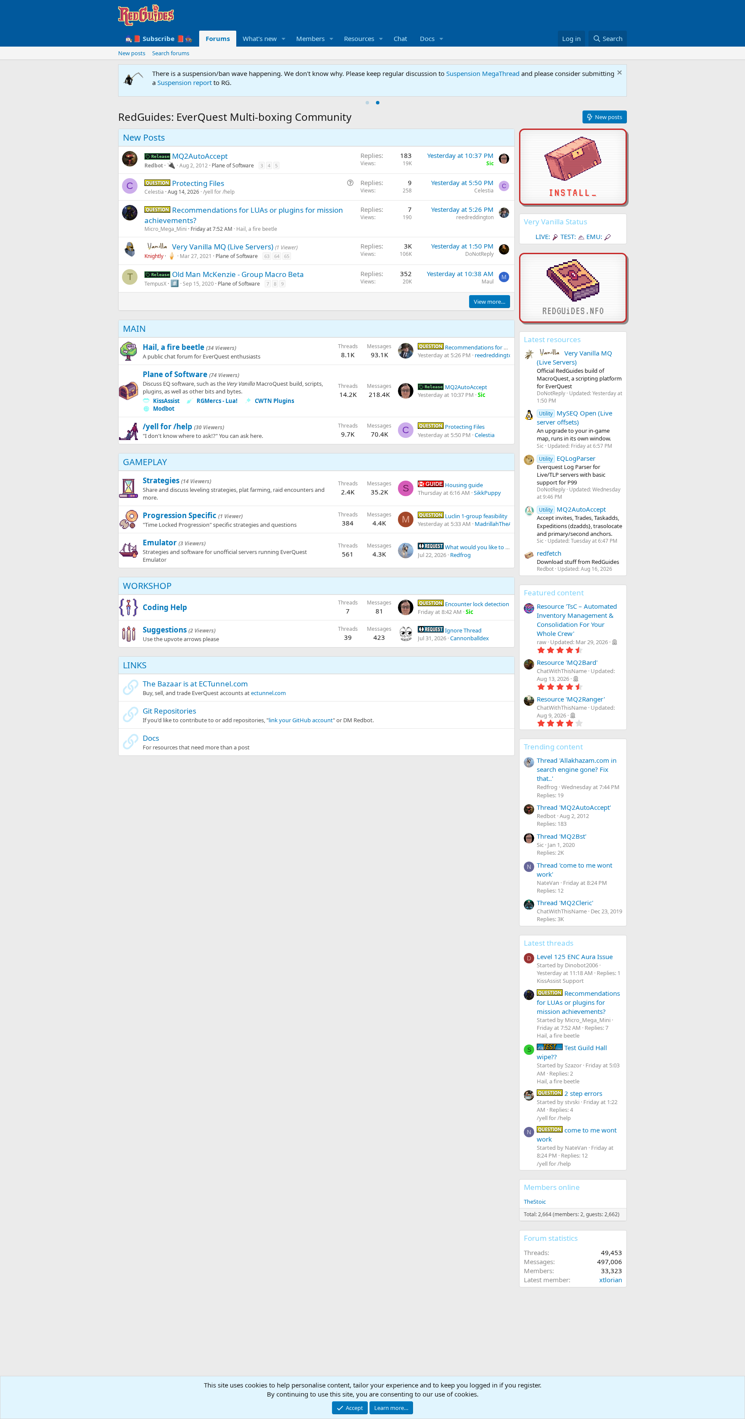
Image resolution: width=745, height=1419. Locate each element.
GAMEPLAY (145, 462)
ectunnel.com (268, 693)
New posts (131, 53)
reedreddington (475, 217)
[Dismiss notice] (618, 73)
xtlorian (610, 1279)
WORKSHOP (147, 586)
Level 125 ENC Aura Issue (575, 956)
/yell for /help (219, 191)
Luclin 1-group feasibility (475, 516)
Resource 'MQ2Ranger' (571, 699)
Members (310, 38)
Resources (359, 38)
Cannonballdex (469, 638)
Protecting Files (198, 183)
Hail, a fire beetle (256, 229)
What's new (260, 38)
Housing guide (463, 485)
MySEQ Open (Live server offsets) (574, 417)
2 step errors (582, 1093)
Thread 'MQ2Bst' (561, 836)
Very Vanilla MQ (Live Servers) (223, 247)
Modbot (164, 408)
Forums (218, 38)
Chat (400, 38)
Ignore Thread (463, 630)
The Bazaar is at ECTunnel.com (195, 684)
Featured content (554, 593)
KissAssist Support (560, 981)
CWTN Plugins (274, 401)
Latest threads (548, 943)
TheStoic (535, 1201)
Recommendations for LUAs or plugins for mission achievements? (578, 1002)
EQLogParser (567, 458)
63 (266, 256)
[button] (284, 39)
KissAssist (166, 401)
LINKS (135, 665)
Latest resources (552, 339)
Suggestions (165, 630)
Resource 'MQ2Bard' (567, 662)
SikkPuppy (487, 493)
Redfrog (460, 555)
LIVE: (542, 236)
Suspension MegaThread (483, 73)
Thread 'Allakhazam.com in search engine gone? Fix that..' (577, 769)
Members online (552, 1187)
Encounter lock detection (476, 604)
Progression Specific (179, 515)
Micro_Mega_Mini (165, 229)
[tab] (367, 102)
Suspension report (184, 82)
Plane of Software (233, 165)
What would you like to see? (480, 547)
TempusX (155, 283)
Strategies (161, 480)
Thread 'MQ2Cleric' (565, 902)
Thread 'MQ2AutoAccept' (574, 807)
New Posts (144, 137)
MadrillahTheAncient (501, 524)
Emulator (160, 542)
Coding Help (165, 607)
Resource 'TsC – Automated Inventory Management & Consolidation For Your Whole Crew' (577, 620)
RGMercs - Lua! (217, 401)
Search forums (170, 53)
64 (276, 256)
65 (286, 256)
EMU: (594, 236)
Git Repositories (169, 711)
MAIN (134, 328)
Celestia (154, 191)
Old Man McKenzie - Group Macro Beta (238, 274)
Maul (488, 281)
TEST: (568, 236)
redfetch (549, 553)
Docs (427, 38)
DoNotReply (479, 254)
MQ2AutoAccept (200, 156)
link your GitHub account (301, 720)
